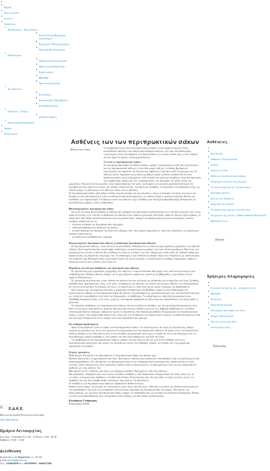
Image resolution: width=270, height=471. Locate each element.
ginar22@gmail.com (17, 460)
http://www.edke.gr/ (9, 419)
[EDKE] (4, 408)
